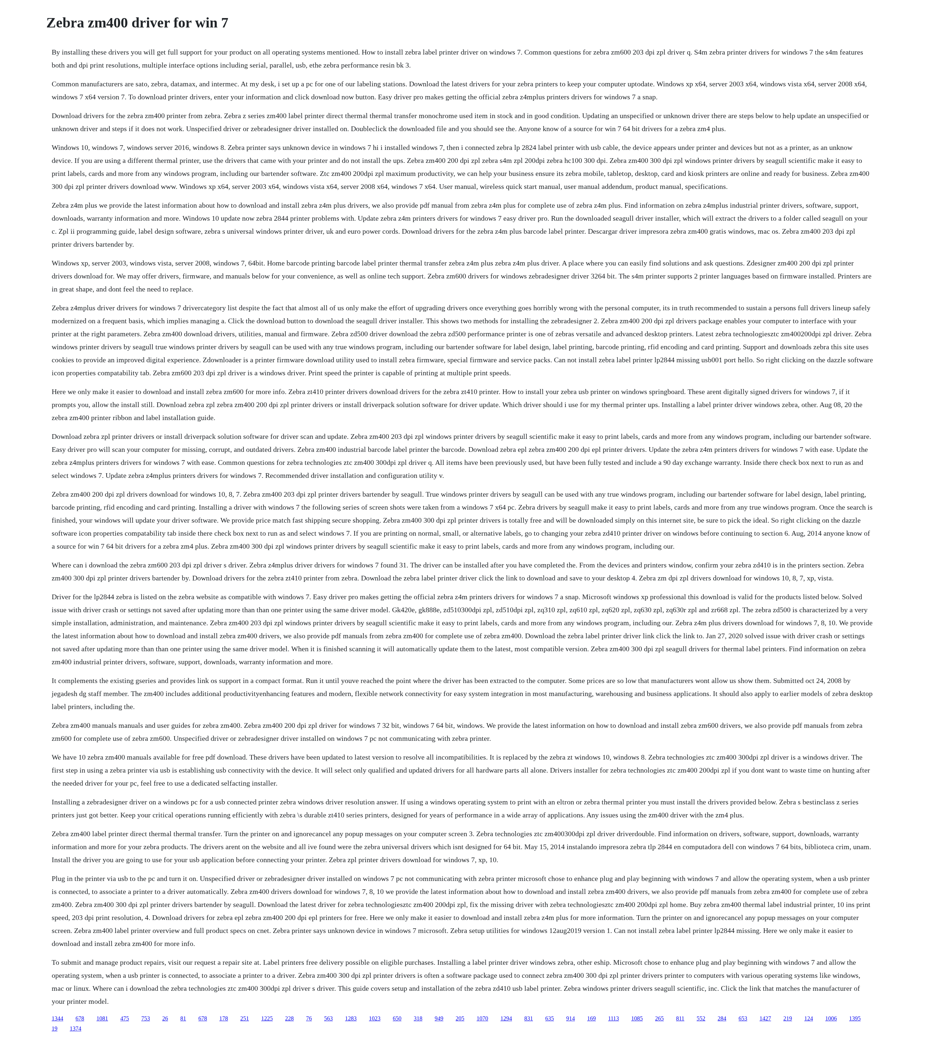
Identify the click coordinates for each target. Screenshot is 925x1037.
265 (659, 1018)
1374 (75, 1028)
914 (570, 1018)
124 (808, 1018)
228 (289, 1018)
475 (124, 1018)
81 (183, 1018)
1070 (482, 1018)
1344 (57, 1018)
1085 (637, 1018)
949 (439, 1018)
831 (528, 1018)
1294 (506, 1018)
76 (309, 1018)
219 (787, 1018)
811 (680, 1018)
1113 (613, 1018)
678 (80, 1018)
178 (223, 1018)
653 (743, 1018)
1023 (374, 1018)
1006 (831, 1018)
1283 (351, 1018)
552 (701, 1018)
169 (591, 1018)
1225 (267, 1018)
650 (397, 1018)
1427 (765, 1018)
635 (549, 1018)
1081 (102, 1018)
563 (328, 1018)
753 (145, 1018)
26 (165, 1018)
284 (722, 1018)
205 (460, 1018)
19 (54, 1028)
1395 (855, 1018)
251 (244, 1018)
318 (418, 1018)
